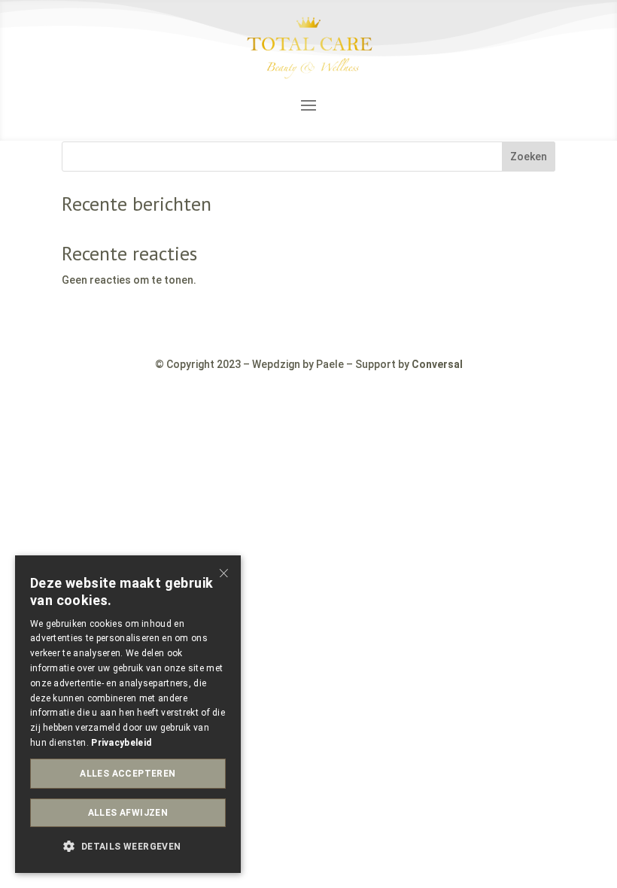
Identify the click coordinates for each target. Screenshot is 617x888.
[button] (128, 847)
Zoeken (528, 157)
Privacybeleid (121, 742)
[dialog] (128, 714)
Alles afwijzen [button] (128, 812)
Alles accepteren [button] (127, 773)
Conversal (437, 364)
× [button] (223, 571)
